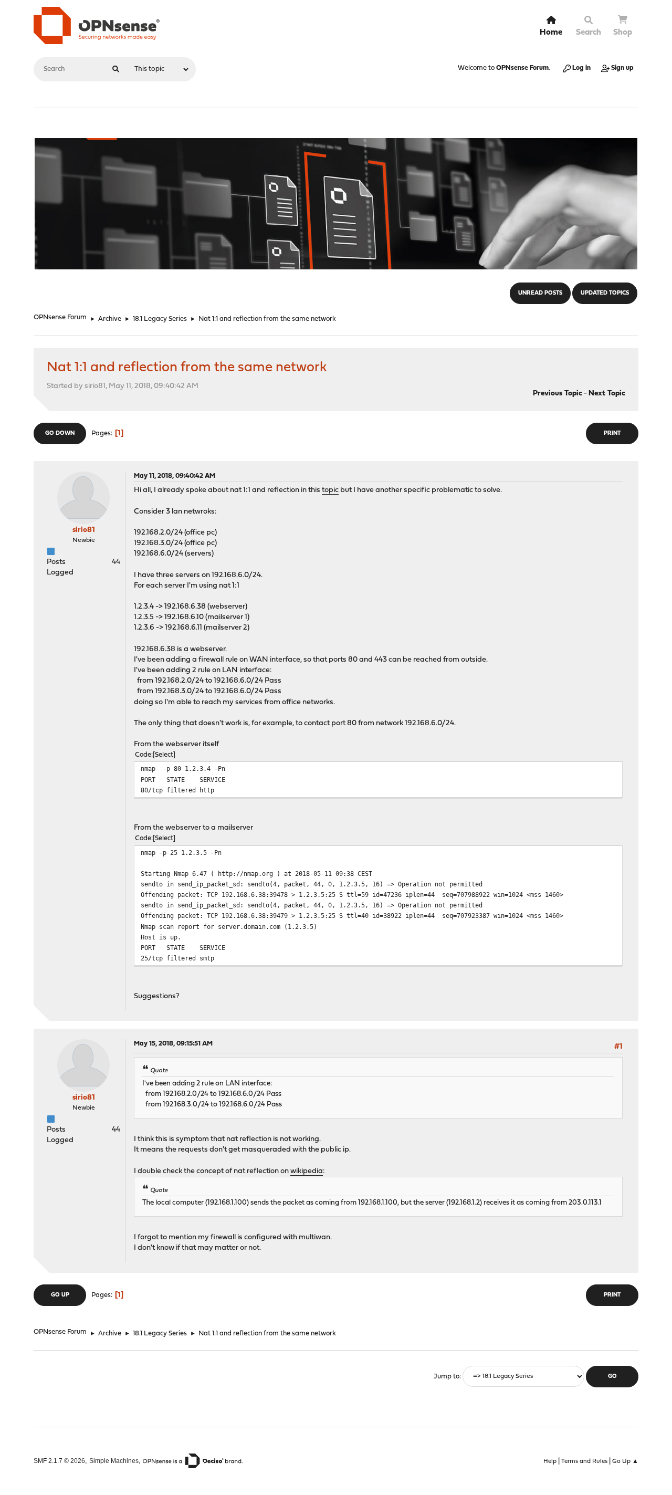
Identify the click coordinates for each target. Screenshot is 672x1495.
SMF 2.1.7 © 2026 (59, 1460)
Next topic (607, 394)
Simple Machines (114, 1460)
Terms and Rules (584, 1461)
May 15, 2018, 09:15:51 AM (173, 1043)
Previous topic (557, 394)
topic (330, 490)
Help (549, 1461)
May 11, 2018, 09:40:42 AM (174, 476)
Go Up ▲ (625, 1461)
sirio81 (83, 530)
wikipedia (306, 1171)
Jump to (446, 1376)
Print (612, 433)
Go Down (60, 433)
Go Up (60, 1295)
